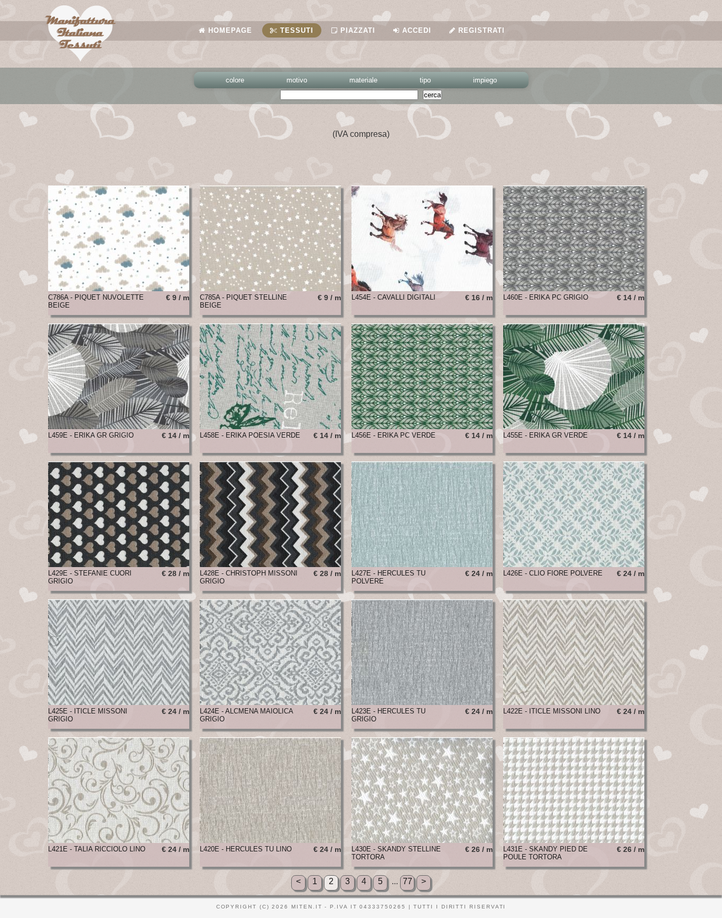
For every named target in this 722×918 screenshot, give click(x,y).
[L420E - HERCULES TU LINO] (270, 840)
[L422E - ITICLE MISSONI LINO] (573, 702)
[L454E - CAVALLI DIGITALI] (422, 288)
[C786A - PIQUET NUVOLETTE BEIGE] (118, 288)
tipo (425, 80)
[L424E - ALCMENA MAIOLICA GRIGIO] (270, 702)
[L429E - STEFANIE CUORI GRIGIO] (118, 564)
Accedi (415, 30)
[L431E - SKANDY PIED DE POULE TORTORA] (573, 840)
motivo (296, 80)
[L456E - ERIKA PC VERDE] (422, 426)
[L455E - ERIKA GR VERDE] (573, 426)
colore (235, 80)
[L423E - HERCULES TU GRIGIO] (422, 702)
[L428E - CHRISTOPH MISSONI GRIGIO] (270, 564)
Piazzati (356, 30)
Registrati (480, 30)
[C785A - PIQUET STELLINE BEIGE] (270, 288)
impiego (485, 80)
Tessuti (295, 30)
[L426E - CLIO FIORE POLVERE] (573, 564)
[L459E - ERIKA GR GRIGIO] (118, 426)
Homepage (229, 30)
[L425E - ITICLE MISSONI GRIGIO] (118, 702)
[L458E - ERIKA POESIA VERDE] (270, 426)
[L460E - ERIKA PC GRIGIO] (573, 288)
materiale (363, 80)
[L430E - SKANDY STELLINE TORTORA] (422, 840)
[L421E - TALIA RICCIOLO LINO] (118, 840)
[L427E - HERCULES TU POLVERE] (422, 564)
